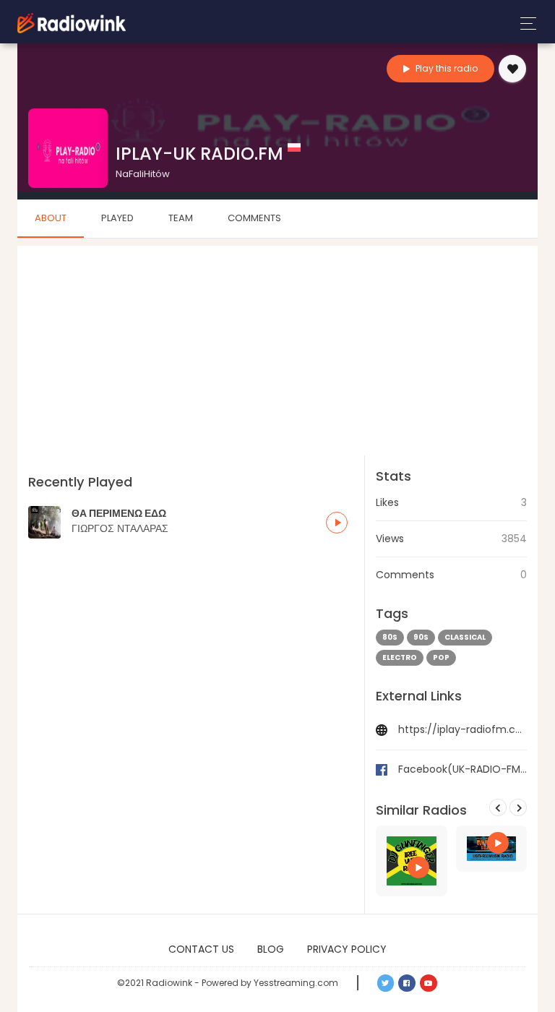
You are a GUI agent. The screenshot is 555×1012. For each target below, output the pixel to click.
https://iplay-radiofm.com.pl (462, 729)
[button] (337, 522)
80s (389, 637)
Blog (270, 949)
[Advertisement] (277, 347)
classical (465, 637)
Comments (254, 218)
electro (399, 657)
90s (421, 637)
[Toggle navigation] (524, 23)
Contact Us (201, 949)
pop (441, 657)
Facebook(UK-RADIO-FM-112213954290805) (462, 769)
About (50, 218)
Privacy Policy (347, 949)
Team (180, 218)
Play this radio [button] (445, 68)
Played (117, 218)
